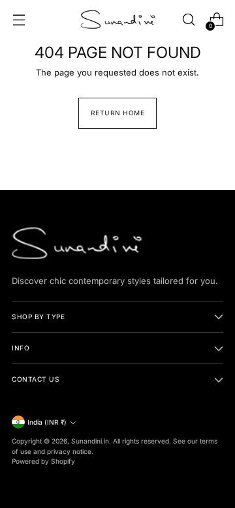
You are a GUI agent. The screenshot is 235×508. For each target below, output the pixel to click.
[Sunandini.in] (117, 19)
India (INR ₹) (47, 422)
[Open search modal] (188, 20)
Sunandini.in (90, 441)
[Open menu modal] (18, 20)
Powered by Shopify (43, 461)
